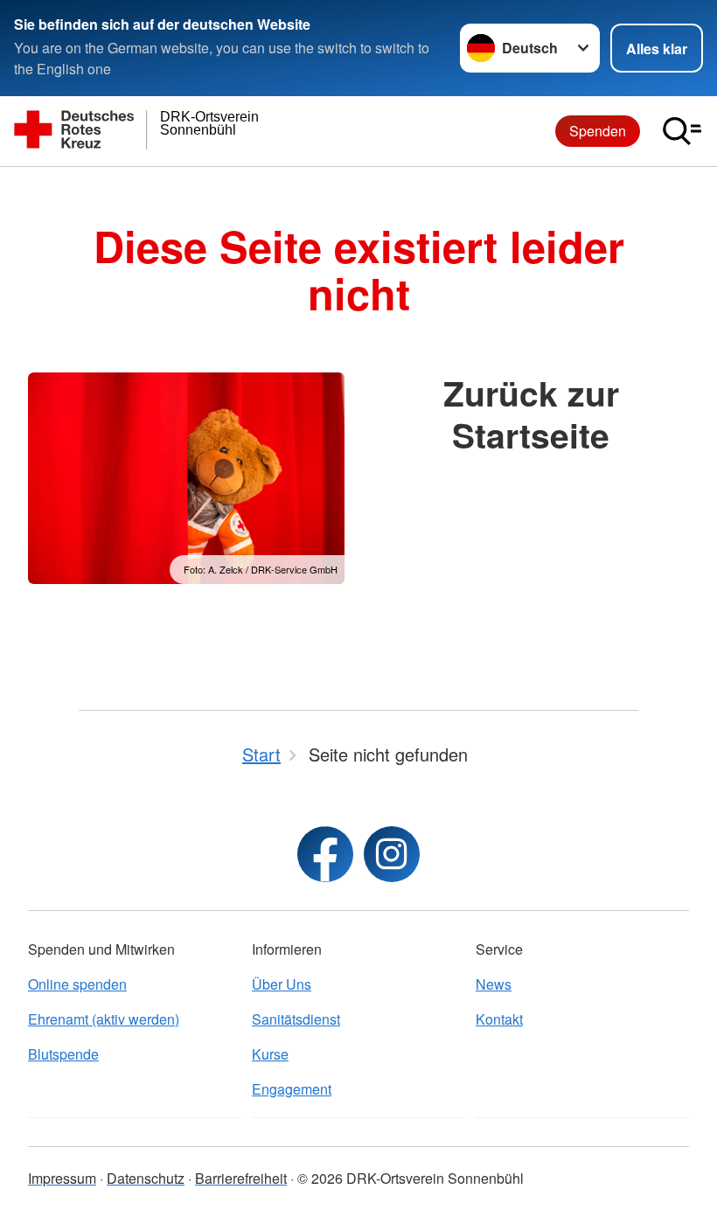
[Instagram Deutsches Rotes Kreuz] (392, 854)
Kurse (270, 1054)
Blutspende (63, 1054)
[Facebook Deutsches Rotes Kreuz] (325, 854)
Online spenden (77, 984)
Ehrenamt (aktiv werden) (103, 1019)
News (494, 984)
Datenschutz (145, 1178)
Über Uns (281, 984)
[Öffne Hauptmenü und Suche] (682, 131)
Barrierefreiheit (241, 1178)
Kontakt (499, 1019)
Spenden (597, 131)
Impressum (62, 1178)
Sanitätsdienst (296, 1019)
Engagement (291, 1089)
